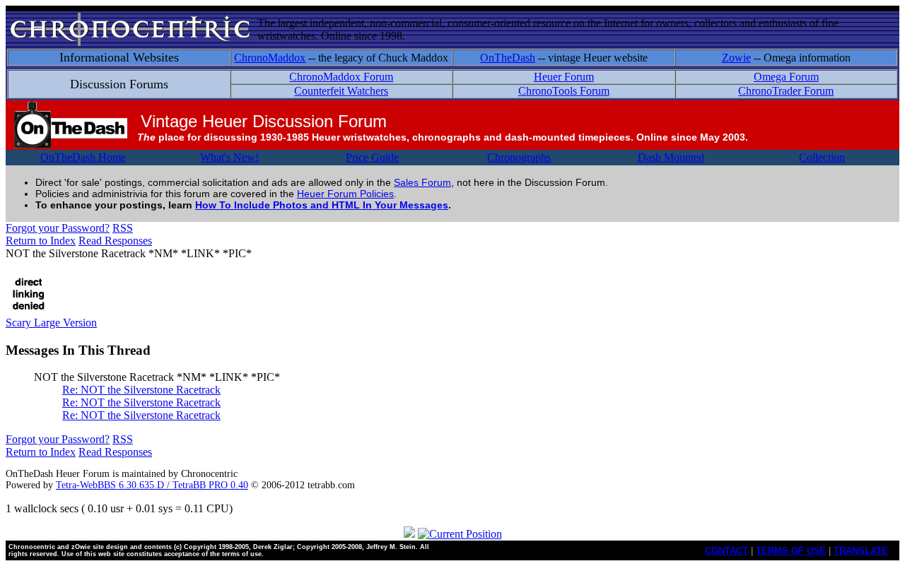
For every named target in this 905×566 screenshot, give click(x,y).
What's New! (229, 157)
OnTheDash (507, 58)
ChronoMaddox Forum (341, 77)
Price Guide (372, 157)
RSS (122, 228)
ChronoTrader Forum (786, 91)
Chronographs (519, 157)
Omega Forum (786, 77)
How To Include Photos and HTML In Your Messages (321, 205)
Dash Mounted (671, 157)
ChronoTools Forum (563, 91)
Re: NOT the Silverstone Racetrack (141, 390)
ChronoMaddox (269, 58)
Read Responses (115, 241)
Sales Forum (422, 182)
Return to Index (41, 241)
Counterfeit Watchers (341, 91)
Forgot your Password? (58, 228)
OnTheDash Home (83, 157)
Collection (822, 157)
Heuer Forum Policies (345, 193)
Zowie (736, 58)
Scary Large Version (51, 323)
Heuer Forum (564, 77)
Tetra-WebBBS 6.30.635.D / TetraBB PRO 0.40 (152, 485)
